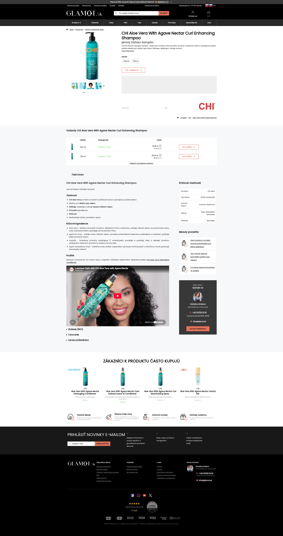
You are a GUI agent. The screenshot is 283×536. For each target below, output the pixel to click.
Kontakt (112, 5)
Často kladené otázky (134, 467)
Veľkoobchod (102, 478)
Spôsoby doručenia (104, 467)
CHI (165, 108)
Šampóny (79, 29)
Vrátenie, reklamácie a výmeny (108, 472)
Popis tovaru (78, 174)
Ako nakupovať (132, 472)
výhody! (199, 5)
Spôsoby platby (102, 469)
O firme (159, 467)
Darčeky (121, 5)
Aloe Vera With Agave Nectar (205, 117)
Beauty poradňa (73, 5)
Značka (183, 117)
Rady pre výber (132, 469)
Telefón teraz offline (152, 5)
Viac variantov (132, 70)
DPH (98, 475)
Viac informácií (128, 51)
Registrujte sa (184, 5)
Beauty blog (86, 5)
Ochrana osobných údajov (166, 475)
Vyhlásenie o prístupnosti (166, 478)
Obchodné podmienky (165, 472)
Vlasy (71, 29)
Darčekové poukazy (104, 481)
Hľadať (163, 13)
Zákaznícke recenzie (134, 507)
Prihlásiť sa (102, 444)
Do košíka (187, 147)
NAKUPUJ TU (163, 2)
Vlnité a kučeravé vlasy (94, 29)
